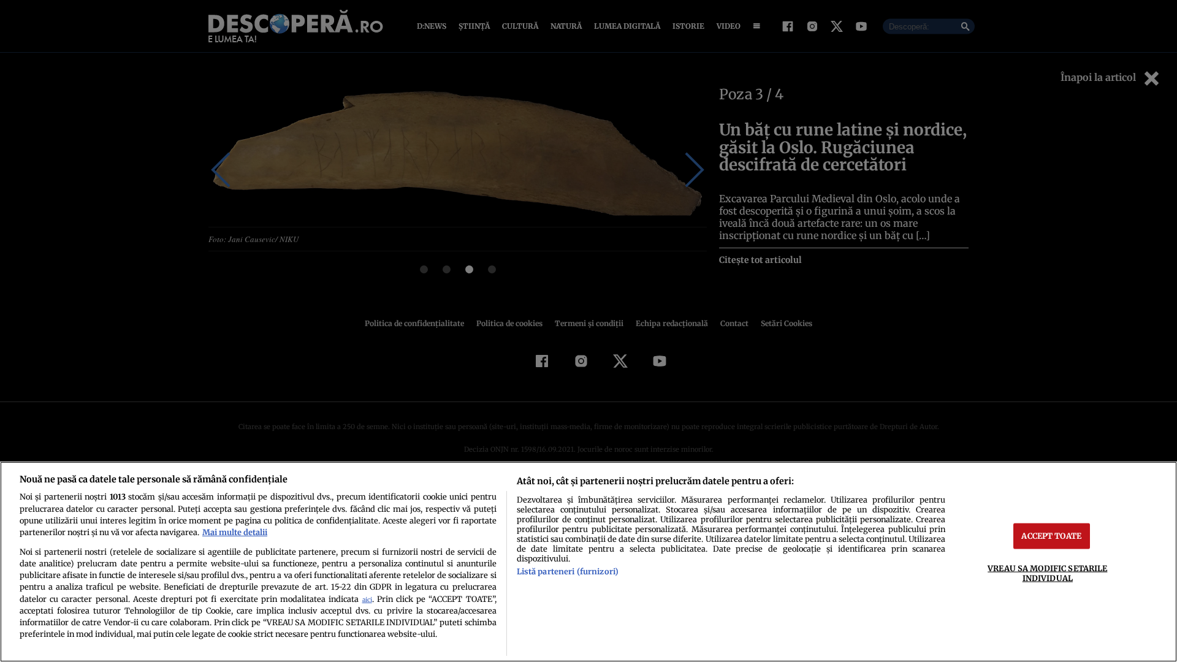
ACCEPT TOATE (1051, 536)
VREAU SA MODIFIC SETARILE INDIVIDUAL (1047, 572)
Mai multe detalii (234, 532)
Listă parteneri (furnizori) (568, 571)
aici (367, 600)
